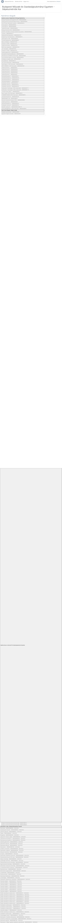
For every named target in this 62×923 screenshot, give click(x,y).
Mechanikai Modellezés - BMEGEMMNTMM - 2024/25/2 (12, 876)
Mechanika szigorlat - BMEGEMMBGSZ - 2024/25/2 (11, 845)
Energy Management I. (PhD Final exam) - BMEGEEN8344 (14, 108)
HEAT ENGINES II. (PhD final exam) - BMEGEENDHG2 (13, 65)
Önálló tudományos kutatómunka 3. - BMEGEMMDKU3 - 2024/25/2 (14, 911)
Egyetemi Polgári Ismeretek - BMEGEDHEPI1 (11, 113)
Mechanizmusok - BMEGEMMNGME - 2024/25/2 (10, 869)
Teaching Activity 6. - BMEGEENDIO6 (9, 72)
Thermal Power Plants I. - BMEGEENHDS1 (10, 91)
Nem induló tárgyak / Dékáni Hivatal (9, 110)
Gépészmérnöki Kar (9, 1)
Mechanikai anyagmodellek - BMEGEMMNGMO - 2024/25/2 (13, 870)
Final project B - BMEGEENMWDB (9, 26)
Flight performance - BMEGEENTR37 (10, 45)
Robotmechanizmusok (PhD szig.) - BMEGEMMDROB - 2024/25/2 (14, 857)
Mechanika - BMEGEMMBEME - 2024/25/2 (9, 828)
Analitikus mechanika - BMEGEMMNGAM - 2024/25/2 (11, 848)
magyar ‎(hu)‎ (25, 1)
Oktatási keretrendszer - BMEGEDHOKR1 (10, 112)
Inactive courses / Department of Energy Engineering (13, 18)
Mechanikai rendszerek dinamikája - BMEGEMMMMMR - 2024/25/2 (14, 865)
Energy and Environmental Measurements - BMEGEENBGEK (14, 21)
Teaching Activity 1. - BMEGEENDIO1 (9, 67)
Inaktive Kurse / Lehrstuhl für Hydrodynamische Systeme (12, 645)
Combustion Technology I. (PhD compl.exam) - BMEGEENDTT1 (15, 88)
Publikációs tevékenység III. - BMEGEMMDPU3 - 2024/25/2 (13, 906)
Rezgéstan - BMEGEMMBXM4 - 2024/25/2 (9, 835)
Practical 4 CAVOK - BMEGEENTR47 (9, 50)
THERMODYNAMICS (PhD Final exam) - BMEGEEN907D (13, 94)
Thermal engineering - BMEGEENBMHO (10, 40)
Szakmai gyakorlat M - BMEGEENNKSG (10, 52)
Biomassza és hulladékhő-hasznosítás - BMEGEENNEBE (14, 55)
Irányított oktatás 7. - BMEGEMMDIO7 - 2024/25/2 (11, 889)
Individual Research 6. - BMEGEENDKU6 (10, 96)
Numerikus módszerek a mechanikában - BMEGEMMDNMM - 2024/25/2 (15, 918)
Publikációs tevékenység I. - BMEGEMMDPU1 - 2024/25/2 (12, 913)
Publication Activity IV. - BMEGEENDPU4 (10, 105)
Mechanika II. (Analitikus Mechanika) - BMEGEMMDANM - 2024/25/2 (15, 917)
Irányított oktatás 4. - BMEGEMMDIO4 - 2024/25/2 (11, 884)
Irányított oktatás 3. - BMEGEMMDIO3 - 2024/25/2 (11, 910)
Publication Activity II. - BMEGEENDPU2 (10, 84)
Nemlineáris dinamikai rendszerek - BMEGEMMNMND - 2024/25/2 (14, 855)
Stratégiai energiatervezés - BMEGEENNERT (11, 59)
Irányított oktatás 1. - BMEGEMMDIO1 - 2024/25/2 (10, 881)
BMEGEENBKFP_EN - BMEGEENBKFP (10, 98)
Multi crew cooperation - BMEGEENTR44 (10, 47)
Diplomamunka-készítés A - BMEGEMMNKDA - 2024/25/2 (12, 838)
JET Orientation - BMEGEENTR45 (9, 48)
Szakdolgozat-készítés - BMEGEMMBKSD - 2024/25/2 (12, 829)
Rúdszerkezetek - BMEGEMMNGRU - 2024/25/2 (10, 874)
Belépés (58, 1)
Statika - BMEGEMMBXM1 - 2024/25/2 (8, 833)
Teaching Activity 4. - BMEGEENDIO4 (10, 101)
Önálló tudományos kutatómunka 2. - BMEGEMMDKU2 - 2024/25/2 (14, 894)
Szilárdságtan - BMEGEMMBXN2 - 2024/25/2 (10, 877)
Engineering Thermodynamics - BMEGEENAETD (12, 36)
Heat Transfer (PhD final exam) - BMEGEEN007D (12, 93)
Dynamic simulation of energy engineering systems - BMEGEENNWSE (17, 31)
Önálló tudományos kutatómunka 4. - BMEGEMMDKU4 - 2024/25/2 (14, 896)
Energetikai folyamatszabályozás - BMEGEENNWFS (13, 53)
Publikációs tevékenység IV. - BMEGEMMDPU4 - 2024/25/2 (13, 908)
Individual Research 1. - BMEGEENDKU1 (10, 76)
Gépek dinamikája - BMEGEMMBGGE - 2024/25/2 (11, 858)
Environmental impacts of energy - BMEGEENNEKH (13, 57)
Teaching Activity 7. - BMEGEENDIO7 (9, 74)
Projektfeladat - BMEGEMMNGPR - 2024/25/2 (10, 872)
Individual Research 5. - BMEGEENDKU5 (10, 79)
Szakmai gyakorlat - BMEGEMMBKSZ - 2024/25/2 (11, 831)
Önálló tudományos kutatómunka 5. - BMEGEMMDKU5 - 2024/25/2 (14, 898)
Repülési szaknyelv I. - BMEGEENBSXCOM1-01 (12, 106)
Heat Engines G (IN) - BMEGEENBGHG (10, 38)
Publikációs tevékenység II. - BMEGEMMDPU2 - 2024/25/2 (12, 905)
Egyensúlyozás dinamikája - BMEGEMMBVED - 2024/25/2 (12, 864)
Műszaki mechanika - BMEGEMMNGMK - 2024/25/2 (11, 852)
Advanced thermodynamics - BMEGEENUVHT (11, 35)
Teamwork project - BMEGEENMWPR (10, 28)
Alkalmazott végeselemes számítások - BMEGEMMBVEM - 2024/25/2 (15, 879)
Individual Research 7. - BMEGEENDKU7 (10, 81)
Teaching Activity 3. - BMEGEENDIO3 (9, 69)
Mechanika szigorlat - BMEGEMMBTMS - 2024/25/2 (11, 920)
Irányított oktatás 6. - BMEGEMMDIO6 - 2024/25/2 (11, 888)
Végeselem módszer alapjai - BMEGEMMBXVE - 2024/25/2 (13, 836)
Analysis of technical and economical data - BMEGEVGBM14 (14, 824)
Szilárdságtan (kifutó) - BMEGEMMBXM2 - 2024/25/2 (11, 915)
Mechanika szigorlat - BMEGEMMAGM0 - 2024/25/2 (11, 843)
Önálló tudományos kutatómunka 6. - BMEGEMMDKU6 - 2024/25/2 (14, 899)
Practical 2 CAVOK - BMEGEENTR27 (9, 43)
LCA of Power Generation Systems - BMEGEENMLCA (13, 23)
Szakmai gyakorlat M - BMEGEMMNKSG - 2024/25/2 (11, 841)
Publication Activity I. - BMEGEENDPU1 (10, 82)
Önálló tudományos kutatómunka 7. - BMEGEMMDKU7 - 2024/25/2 (14, 901)
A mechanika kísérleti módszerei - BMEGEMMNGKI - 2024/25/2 (14, 867)
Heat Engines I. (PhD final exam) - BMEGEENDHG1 (12, 64)
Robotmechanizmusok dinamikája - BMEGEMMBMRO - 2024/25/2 (14, 862)
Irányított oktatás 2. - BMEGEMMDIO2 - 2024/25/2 (11, 882)
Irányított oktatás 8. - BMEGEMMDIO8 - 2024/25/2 (11, 891)
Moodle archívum (18, 1)
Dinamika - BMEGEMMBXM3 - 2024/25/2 (9, 853)
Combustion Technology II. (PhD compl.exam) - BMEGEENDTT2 (15, 89)
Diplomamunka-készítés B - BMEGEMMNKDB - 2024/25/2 (12, 840)
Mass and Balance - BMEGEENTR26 (9, 42)
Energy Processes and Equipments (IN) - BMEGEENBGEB (14, 19)
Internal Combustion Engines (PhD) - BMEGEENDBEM (13, 100)
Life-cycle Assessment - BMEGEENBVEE (10, 62)
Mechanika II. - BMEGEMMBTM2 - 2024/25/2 (10, 847)
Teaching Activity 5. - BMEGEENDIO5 (9, 71)
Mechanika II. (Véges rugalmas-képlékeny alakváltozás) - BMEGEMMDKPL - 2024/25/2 (18, 922)
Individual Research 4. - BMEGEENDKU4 (10, 103)
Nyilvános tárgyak (8, 16)
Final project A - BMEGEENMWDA (9, 24)
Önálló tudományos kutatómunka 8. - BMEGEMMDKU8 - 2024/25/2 (14, 903)
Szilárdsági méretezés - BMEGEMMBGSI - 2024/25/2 (11, 860)
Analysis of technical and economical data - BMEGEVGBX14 (14, 823)
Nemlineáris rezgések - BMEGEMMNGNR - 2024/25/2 (11, 850)
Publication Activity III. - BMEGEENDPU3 (10, 86)
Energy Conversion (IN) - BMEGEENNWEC (11, 30)
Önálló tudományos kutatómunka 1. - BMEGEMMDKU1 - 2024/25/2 (14, 893)
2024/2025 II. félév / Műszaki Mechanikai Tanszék (11, 826)
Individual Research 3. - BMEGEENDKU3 (10, 77)
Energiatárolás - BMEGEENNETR (9, 60)
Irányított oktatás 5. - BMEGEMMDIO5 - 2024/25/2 (11, 886)
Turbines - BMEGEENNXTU (7, 33)
